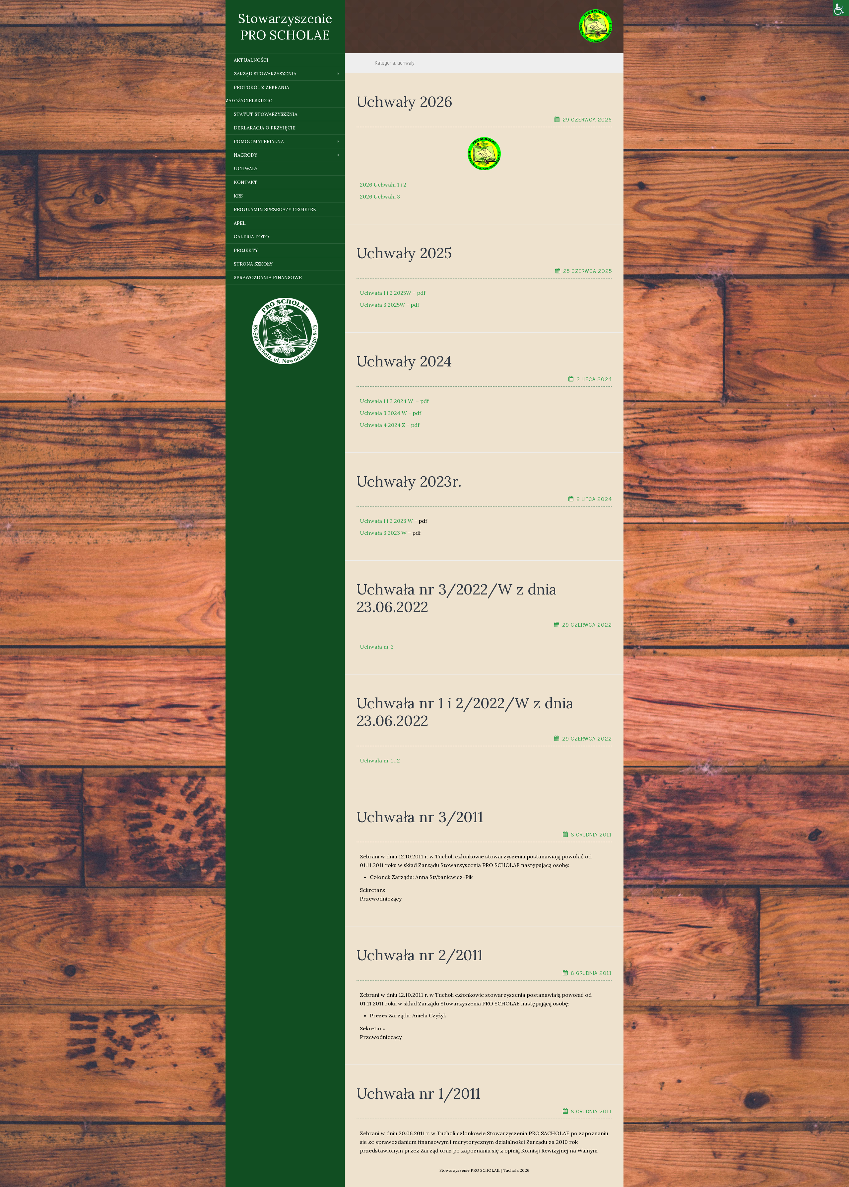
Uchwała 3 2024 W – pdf (390, 413)
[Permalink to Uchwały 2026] (484, 153)
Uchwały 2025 (404, 253)
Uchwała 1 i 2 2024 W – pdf (394, 401)
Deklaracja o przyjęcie (264, 128)
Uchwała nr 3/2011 (420, 817)
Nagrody (245, 155)
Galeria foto (251, 237)
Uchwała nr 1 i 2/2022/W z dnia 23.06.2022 (465, 712)
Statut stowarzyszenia (265, 114)
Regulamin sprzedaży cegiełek (275, 209)
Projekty (246, 250)
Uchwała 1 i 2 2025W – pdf (392, 292)
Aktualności (251, 60)
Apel (240, 223)
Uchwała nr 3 (377, 646)
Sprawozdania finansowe (268, 277)
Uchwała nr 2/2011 (420, 955)
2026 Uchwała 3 (380, 196)
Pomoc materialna (259, 141)
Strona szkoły (253, 264)
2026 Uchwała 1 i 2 (383, 184)
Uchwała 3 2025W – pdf (389, 304)
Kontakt (245, 182)
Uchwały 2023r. (409, 481)
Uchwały (246, 169)
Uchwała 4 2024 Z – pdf (390, 425)
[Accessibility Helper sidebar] (841, 8)
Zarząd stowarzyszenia (265, 74)
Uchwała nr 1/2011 (419, 1093)
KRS (238, 196)
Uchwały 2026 (404, 101)
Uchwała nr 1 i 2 (380, 760)
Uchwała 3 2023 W (383, 532)
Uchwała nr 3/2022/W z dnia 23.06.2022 (456, 598)
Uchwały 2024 (404, 361)
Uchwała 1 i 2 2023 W (386, 520)
